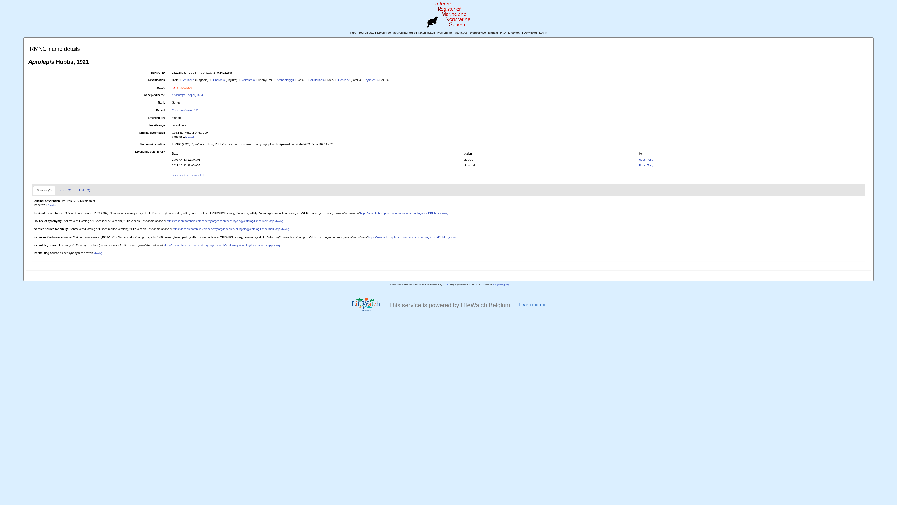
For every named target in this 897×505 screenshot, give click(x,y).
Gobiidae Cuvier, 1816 (186, 110)
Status (160, 87)
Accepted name (154, 95)
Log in (543, 32)
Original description (152, 132)
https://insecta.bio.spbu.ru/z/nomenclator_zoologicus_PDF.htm (399, 213)
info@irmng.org (501, 284)
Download (530, 32)
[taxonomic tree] (181, 175)
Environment (156, 117)
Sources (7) (44, 190)
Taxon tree (384, 32)
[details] (189, 137)
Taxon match (426, 32)
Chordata (219, 80)
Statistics (461, 32)
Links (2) (84, 190)
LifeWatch (514, 32)
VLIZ (445, 284)
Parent (160, 110)
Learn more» (532, 304)
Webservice (478, 32)
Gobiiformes (316, 80)
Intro (353, 32)
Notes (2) (65, 190)
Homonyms (445, 32)
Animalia (188, 80)
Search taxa (366, 32)
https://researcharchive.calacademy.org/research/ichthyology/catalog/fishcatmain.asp (220, 221)
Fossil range (157, 125)
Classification (156, 80)
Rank (161, 102)
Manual (493, 32)
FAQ (503, 32)
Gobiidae (344, 80)
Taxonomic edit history (150, 151)
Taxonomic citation (152, 144)
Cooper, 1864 (187, 95)
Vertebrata (248, 80)
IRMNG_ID (158, 72)
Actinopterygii (285, 80)
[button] (174, 87)
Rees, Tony (646, 159)
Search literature (404, 32)
